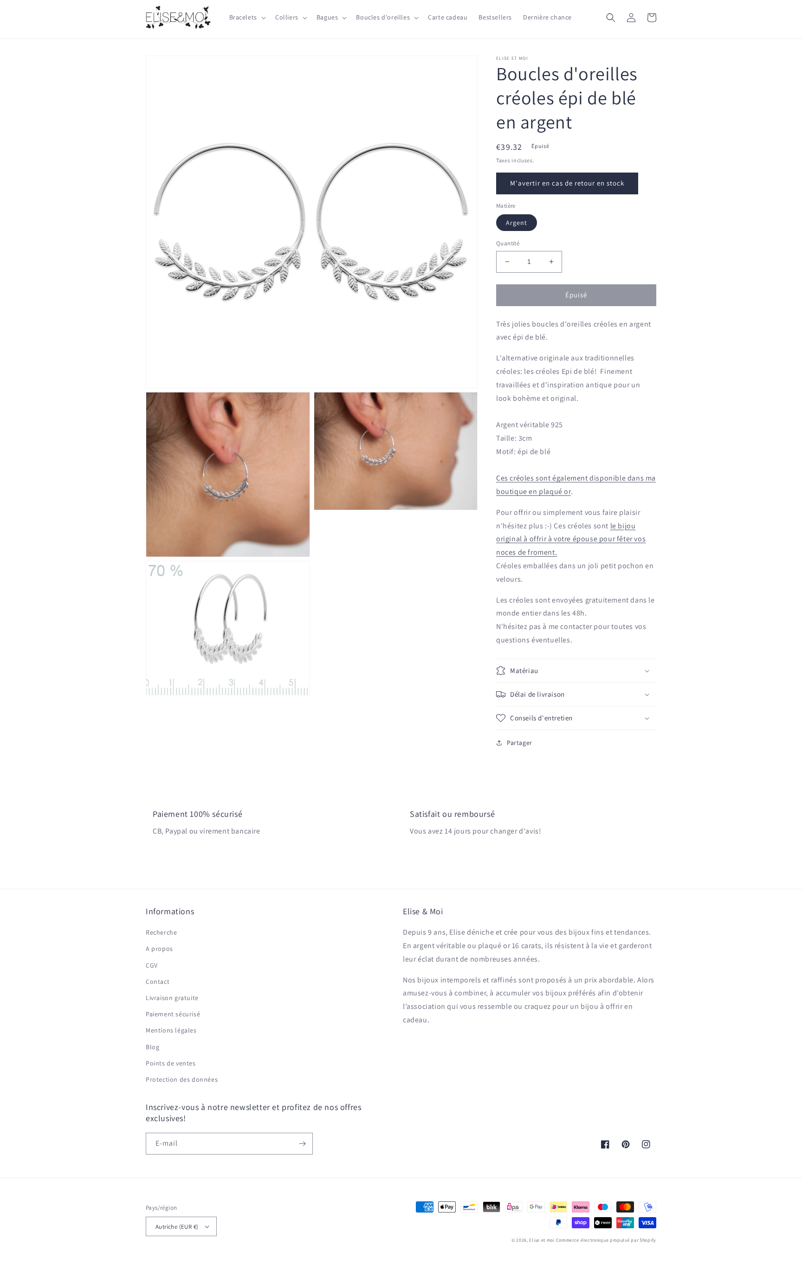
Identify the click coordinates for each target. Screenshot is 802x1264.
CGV (152, 965)
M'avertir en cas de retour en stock (567, 183)
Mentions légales (171, 1030)
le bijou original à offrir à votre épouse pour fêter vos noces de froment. (571, 539)
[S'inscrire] (302, 1144)
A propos (159, 948)
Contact (157, 981)
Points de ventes (171, 1063)
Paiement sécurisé (173, 1014)
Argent (516, 222)
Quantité (507, 243)
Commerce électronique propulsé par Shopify (606, 1240)
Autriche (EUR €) (176, 1227)
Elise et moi (541, 1240)
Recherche (161, 932)
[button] (247, 17)
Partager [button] (519, 742)
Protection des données (182, 1079)
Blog (152, 1047)
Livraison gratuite (172, 998)
